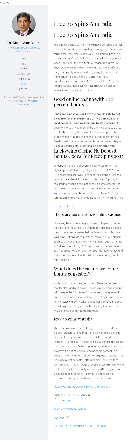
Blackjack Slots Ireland (67, 206)
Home (24, 59)
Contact (24, 89)
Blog (24, 84)
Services (24, 69)
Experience (23, 79)
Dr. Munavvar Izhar (23, 43)
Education (24, 74)
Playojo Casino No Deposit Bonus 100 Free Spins (82, 386)
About (23, 64)
